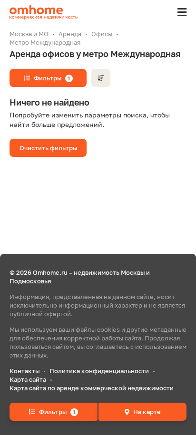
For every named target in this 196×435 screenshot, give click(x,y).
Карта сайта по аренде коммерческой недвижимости (92, 388)
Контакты (24, 371)
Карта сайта (28, 379)
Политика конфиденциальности (99, 371)
